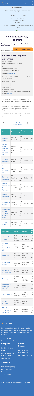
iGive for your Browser (7, 353)
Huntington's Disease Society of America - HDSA (6, 213)
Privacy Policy (5, 372)
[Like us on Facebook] (4, 388)
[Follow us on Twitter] (2, 388)
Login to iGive (27, 3)
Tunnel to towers (7, 294)
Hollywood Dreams (17, 124)
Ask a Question (7, 338)
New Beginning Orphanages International (6, 287)
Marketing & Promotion (25, 355)
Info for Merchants (6, 369)
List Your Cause (23, 350)
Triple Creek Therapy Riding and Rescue (6, 310)
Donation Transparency (8, 366)
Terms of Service (6, 374)
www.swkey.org (11, 73)
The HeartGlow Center (5, 138)
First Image (5, 279)
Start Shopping (5, 358)
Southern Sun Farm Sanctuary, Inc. (18, 123)
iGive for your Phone (7, 355)
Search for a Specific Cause (22, 49)
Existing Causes (23, 352)
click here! (9, 93)
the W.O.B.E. (6, 255)
